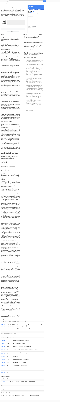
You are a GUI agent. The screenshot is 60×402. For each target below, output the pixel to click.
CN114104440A (3, 326)
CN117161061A (3, 346)
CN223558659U (3, 372)
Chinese (33, 11)
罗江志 (31, 12)
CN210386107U (3, 365)
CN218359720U (3, 368)
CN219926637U (3, 350)
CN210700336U (3, 343)
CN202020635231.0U (3, 381)
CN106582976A (3, 356)
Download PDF (31, 9)
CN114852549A (3, 328)
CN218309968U (3, 369)
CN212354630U (3, 353)
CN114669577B (3, 362)
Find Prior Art (35, 9)
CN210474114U (3, 352)
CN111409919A (3, 349)
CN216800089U (3, 371)
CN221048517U (3, 359)
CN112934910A (3, 324)
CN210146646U (3, 340)
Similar (40, 9)
